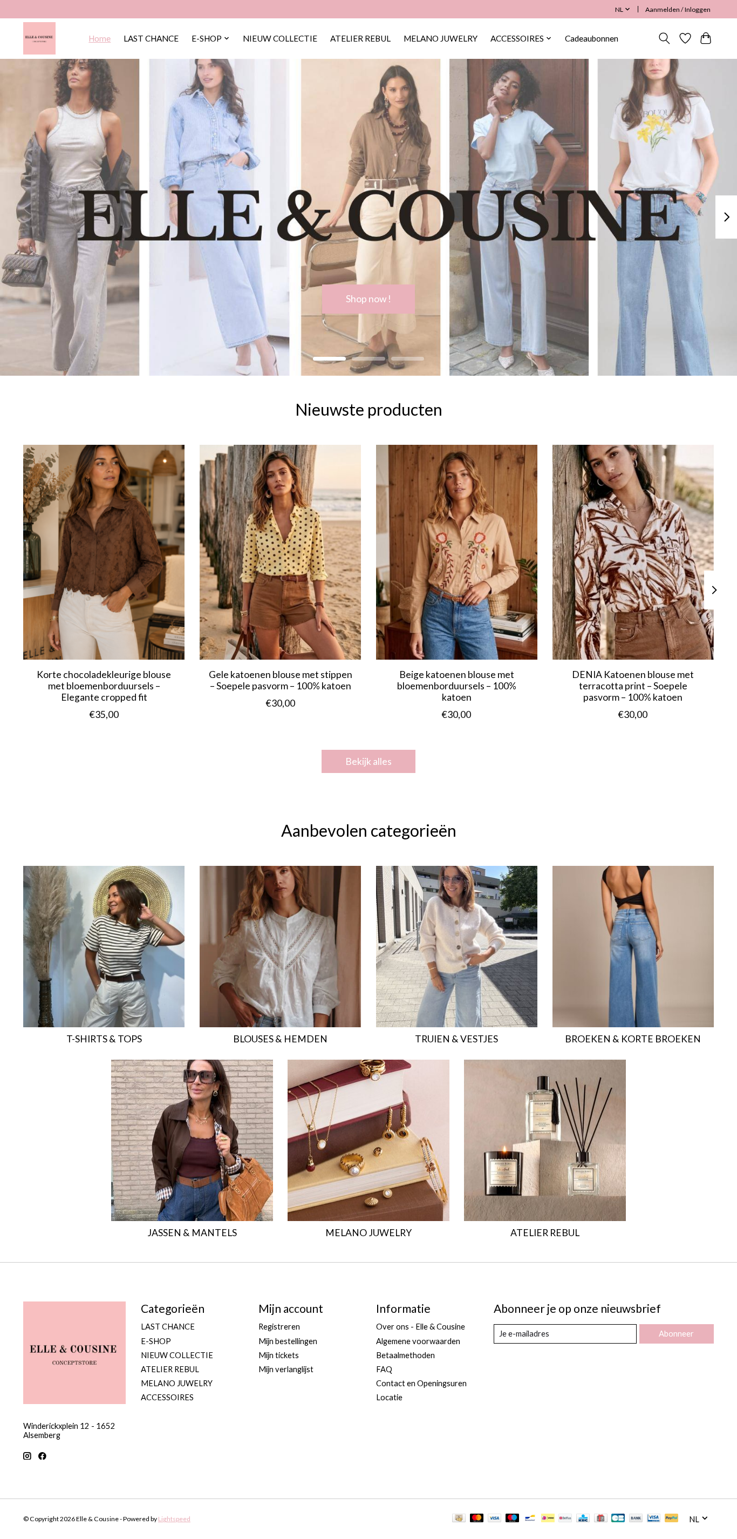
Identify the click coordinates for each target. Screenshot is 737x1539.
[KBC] (583, 1519)
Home (99, 38)
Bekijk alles (368, 761)
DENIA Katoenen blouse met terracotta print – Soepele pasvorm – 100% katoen (633, 686)
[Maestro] (513, 1519)
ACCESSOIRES (167, 1397)
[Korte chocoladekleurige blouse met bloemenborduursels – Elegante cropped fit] (104, 552)
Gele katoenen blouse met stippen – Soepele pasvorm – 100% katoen (280, 680)
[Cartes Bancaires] (618, 1519)
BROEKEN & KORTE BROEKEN (633, 1039)
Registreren (279, 1326)
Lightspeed (174, 1519)
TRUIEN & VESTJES (456, 1039)
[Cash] (459, 1519)
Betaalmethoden (405, 1355)
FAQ (384, 1369)
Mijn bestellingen (287, 1341)
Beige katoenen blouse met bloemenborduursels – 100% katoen (456, 686)
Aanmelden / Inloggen (678, 9)
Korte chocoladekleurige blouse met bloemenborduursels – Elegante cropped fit (104, 686)
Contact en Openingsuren (421, 1383)
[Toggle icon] (664, 38)
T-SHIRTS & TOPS (104, 1039)
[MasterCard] (477, 1519)
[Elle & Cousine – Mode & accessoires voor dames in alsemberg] (39, 38)
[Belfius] (565, 1519)
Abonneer (676, 1333)
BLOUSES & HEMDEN (280, 1039)
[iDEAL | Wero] (548, 1519)
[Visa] (495, 1519)
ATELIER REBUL (360, 38)
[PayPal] (672, 1519)
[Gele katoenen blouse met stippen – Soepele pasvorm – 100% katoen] (280, 552)
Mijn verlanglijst (285, 1369)
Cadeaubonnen (591, 38)
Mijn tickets (278, 1355)
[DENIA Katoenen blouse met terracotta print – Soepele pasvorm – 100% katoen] (633, 552)
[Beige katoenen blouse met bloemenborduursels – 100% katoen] (456, 552)
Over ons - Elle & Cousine (420, 1326)
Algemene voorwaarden (418, 1341)
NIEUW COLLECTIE (280, 38)
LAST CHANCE (151, 38)
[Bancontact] (530, 1519)
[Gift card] (601, 1519)
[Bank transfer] (636, 1519)
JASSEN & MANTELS (192, 1232)
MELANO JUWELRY (440, 38)
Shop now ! (368, 298)
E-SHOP (156, 1341)
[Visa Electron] (653, 1519)
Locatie (389, 1397)
